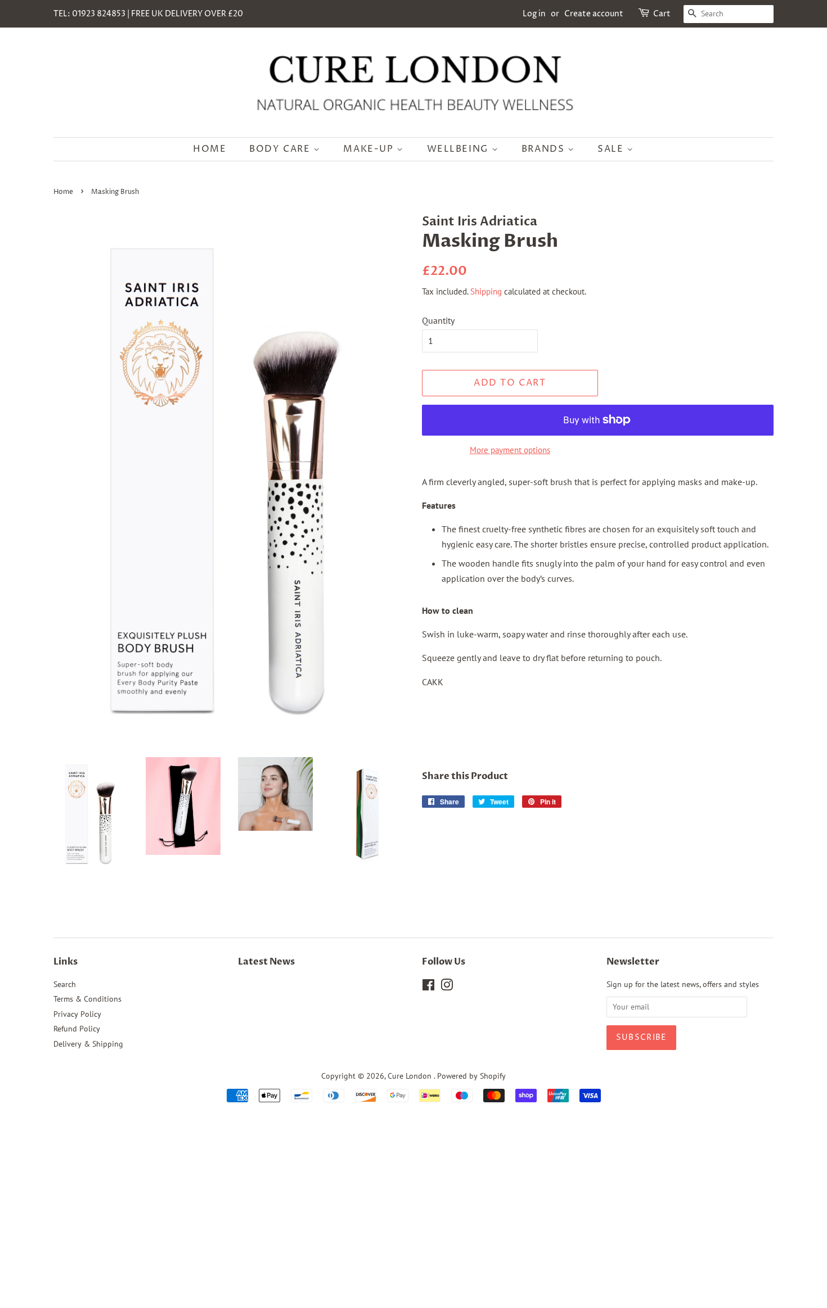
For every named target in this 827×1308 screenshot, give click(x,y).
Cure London (411, 1076)
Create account (593, 13)
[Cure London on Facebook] (428, 987)
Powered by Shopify (471, 1076)
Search (64, 984)
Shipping (486, 291)
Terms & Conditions (87, 999)
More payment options (510, 450)
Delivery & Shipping (88, 1044)
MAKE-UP (370, 149)
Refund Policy (76, 1029)
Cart (662, 13)
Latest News (266, 962)
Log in (534, 13)
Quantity (438, 320)
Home (63, 192)
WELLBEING (459, 149)
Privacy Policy (77, 1014)
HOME (209, 149)
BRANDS (545, 149)
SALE (612, 149)
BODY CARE (281, 149)
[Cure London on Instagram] (447, 987)
